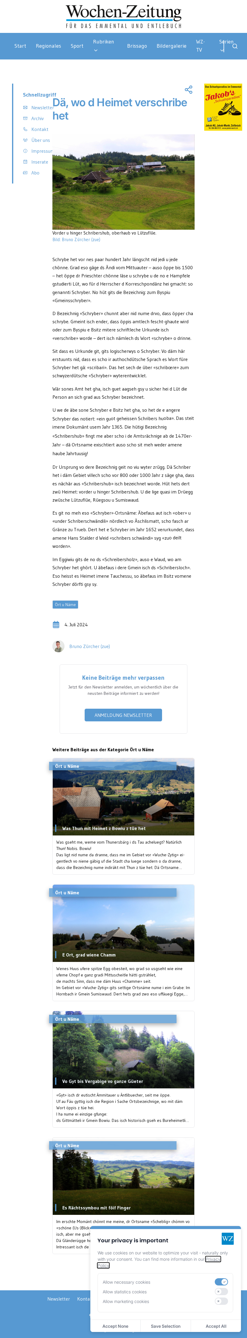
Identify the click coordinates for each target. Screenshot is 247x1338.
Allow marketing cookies (126, 1301)
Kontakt (85, 1299)
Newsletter (58, 1299)
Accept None (115, 1326)
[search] (235, 46)
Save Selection (165, 1326)
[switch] (221, 1281)
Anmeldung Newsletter (123, 715)
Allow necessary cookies (126, 1282)
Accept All (216, 1326)
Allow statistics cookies (125, 1291)
